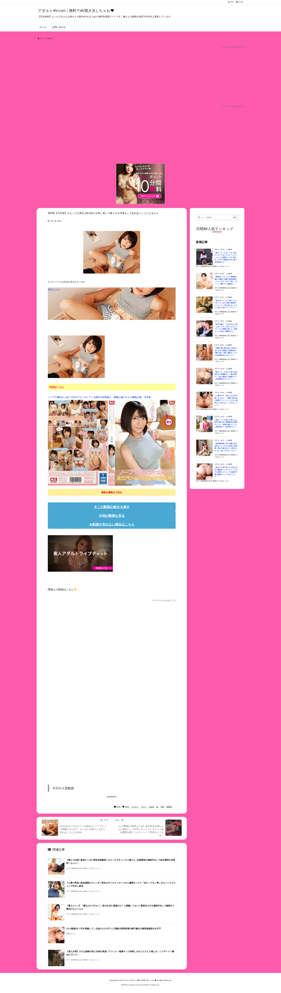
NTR (51, 38)
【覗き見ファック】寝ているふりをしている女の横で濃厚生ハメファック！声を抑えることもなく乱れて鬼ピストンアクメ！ (225, 304)
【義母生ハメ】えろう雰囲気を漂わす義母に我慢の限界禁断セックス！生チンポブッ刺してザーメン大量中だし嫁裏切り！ (225, 280)
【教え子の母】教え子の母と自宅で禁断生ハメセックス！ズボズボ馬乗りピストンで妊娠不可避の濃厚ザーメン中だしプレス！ (225, 472)
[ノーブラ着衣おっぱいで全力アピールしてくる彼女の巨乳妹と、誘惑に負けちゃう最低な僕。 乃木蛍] (112, 443)
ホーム (42, 38)
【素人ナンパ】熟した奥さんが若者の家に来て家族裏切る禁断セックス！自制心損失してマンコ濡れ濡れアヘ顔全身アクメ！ (225, 423)
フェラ (143, 807)
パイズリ (134, 807)
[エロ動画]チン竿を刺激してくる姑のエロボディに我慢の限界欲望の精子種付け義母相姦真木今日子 (113, 928)
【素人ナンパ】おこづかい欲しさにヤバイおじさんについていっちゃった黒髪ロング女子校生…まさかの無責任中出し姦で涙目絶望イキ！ (225, 257)
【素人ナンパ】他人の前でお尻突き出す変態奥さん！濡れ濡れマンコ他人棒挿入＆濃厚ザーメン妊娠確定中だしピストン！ (225, 375)
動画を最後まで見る (111, 492)
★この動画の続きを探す (112, 507)
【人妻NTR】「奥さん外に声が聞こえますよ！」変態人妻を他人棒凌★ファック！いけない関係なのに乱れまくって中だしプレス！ (226, 400)
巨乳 (162, 807)
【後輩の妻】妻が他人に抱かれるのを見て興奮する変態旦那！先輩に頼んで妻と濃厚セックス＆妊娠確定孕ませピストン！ (225, 351)
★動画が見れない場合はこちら (112, 524)
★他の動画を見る (112, 516)
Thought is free (154, 985)
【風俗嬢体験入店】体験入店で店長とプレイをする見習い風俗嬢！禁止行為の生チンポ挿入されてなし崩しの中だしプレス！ (225, 447)
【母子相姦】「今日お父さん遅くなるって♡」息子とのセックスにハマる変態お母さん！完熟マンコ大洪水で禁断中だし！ (225, 327)
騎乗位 (169, 807)
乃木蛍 (151, 807)
